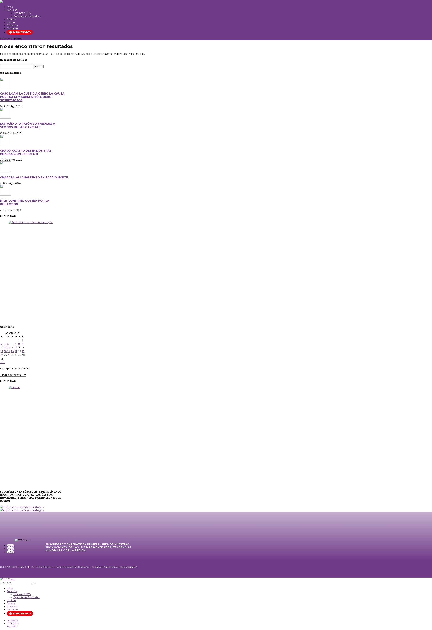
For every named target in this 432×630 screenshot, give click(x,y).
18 (5, 351)
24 (2, 355)
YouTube (12, 626)
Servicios (12, 9)
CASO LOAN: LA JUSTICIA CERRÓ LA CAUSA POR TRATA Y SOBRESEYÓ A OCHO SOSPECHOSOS (32, 97)
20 (12, 351)
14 (16, 347)
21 (16, 351)
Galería (11, 22)
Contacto (12, 28)
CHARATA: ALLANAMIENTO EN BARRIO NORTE (34, 177)
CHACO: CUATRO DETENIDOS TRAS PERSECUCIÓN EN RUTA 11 (26, 152)
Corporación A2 (128, 567)
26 (8, 355)
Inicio (10, 6)
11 (5, 347)
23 (23, 351)
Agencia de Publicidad (27, 16)
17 (2, 351)
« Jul (2, 362)
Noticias (11, 19)
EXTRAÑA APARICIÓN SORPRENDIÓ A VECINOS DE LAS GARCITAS (27, 125)
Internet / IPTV (22, 13)
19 (8, 351)
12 (8, 347)
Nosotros (12, 25)
